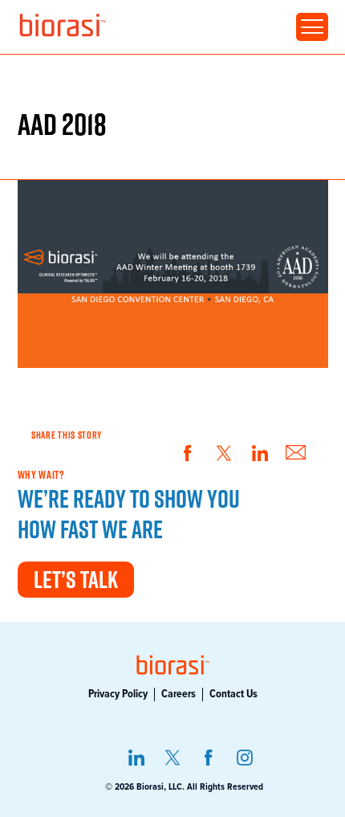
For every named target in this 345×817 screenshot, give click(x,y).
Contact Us (233, 694)
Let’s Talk (76, 579)
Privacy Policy (118, 694)
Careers (178, 694)
